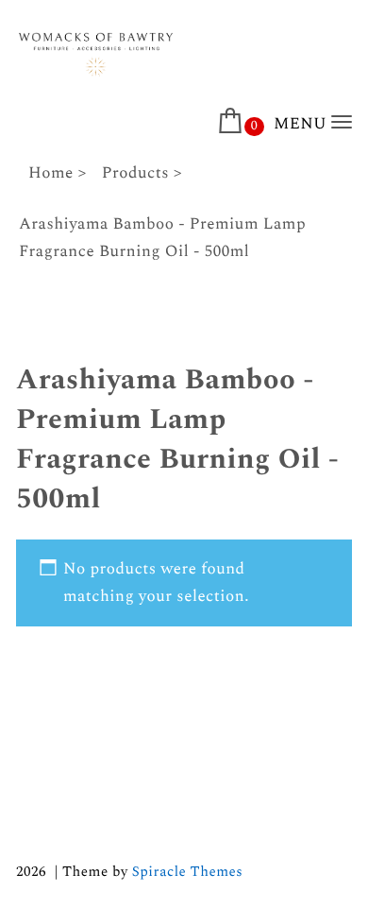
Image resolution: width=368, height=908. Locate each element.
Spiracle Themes (187, 871)
